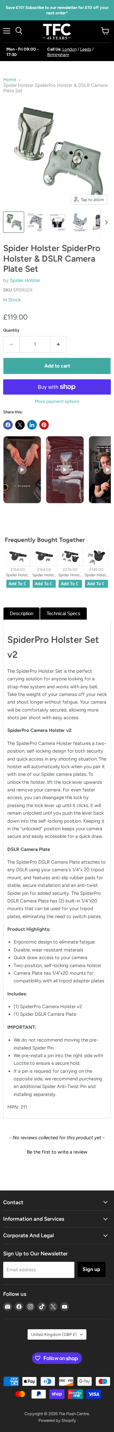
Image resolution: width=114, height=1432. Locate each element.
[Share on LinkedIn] (32, 425)
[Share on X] (20, 425)
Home (9, 79)
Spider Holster (25, 280)
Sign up (91, 1269)
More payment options (57, 401)
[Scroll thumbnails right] (105, 222)
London (69, 49)
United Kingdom (54, 1334)
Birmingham (58, 54)
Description (21, 613)
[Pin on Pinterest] (44, 425)
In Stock (12, 300)
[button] (57, 1151)
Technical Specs (63, 613)
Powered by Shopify (57, 1420)
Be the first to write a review (57, 1152)
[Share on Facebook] (8, 425)
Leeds (85, 49)
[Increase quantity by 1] (58, 344)
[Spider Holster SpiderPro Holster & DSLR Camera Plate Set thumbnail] (13, 222)
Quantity (11, 330)
